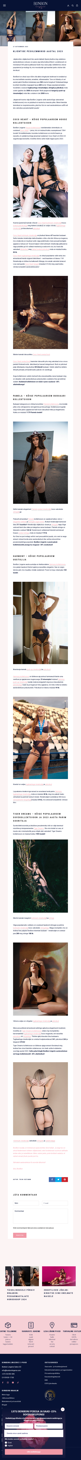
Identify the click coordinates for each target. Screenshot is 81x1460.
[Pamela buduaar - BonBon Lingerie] (40, 463)
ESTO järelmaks (51, 1383)
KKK (46, 1380)
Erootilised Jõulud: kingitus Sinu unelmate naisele (58, 1293)
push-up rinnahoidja (34, 669)
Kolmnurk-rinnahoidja (21, 1141)
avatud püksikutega (20, 226)
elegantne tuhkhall (19, 522)
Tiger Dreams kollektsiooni (32, 1031)
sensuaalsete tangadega (22, 800)
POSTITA (19, 1235)
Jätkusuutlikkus (8, 1398)
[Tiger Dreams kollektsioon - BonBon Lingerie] (40, 876)
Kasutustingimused (52, 1377)
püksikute (16, 1036)
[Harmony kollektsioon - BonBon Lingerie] (40, 623)
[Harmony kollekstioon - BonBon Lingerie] (40, 738)
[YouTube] (13, 1382)
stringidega (44, 928)
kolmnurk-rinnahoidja (20, 928)
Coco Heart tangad (32, 264)
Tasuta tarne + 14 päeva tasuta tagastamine (8, 1339)
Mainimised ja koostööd (11, 1401)
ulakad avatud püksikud (40, 249)
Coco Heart (24, 130)
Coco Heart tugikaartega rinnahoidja (26, 256)
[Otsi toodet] (73, 5)
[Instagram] (8, 1382)
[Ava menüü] (4, 5)
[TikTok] (18, 1382)
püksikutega (17, 685)
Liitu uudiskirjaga (33, 1452)
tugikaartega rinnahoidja (34, 784)
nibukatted (24, 249)
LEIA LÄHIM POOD (52, 1331)
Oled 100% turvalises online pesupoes (74, 1339)
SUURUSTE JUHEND (31, 1331)
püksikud (36, 228)
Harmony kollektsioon (21, 676)
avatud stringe (24, 533)
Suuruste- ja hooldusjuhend (56, 1367)
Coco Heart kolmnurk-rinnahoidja (49, 223)
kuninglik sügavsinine (36, 522)
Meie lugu (6, 1395)
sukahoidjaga (50, 1141)
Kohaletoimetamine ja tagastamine (58, 1370)
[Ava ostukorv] (77, 5)
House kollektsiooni (33, 128)
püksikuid (47, 669)
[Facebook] (3, 1382)
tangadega (27, 1036)
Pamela (31, 519)
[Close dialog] (63, 1409)
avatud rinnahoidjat (44, 509)
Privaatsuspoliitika (52, 1373)
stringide (54, 525)
